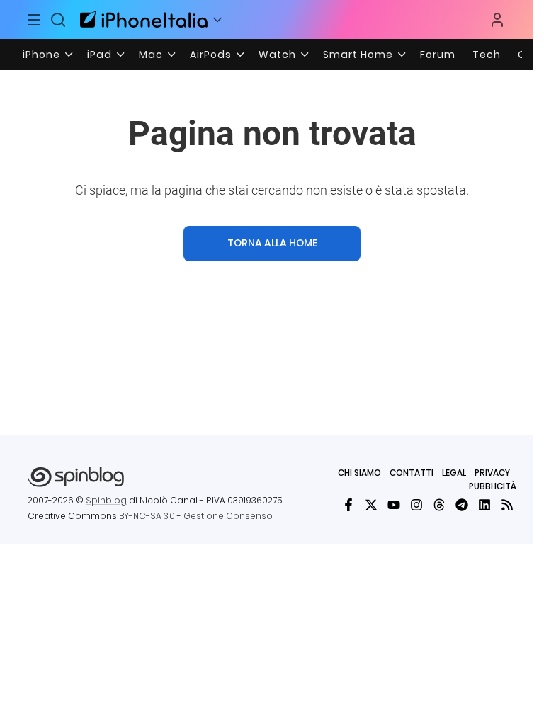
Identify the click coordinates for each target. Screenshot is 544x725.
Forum (437, 54)
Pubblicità (492, 486)
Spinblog (106, 500)
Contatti (412, 473)
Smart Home (358, 54)
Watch (277, 54)
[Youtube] (394, 504)
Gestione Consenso (228, 516)
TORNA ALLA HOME (272, 243)
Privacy (492, 473)
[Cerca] (58, 20)
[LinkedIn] (484, 504)
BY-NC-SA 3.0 (147, 516)
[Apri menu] (217, 20)
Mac (151, 54)
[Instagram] (416, 504)
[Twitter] (371, 504)
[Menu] (35, 20)
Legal (454, 473)
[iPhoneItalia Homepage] (142, 19)
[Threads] (439, 504)
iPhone (41, 54)
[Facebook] (348, 504)
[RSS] (507, 504)
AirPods (211, 54)
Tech (486, 54)
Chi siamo (359, 473)
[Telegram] (462, 504)
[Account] (497, 20)
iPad (99, 54)
